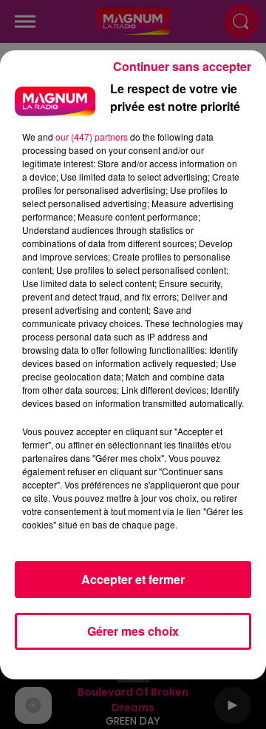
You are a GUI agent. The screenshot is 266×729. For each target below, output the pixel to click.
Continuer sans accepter (182, 66)
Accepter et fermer (133, 579)
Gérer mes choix (133, 630)
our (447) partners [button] (91, 136)
